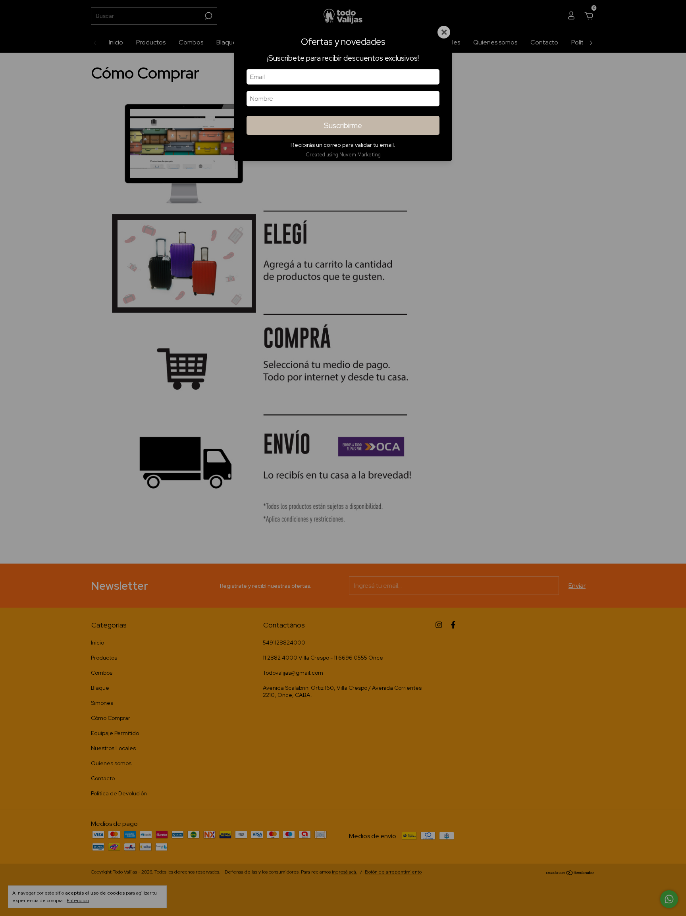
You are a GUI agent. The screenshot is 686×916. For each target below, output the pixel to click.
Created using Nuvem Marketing (343, 154)
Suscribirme (343, 125)
